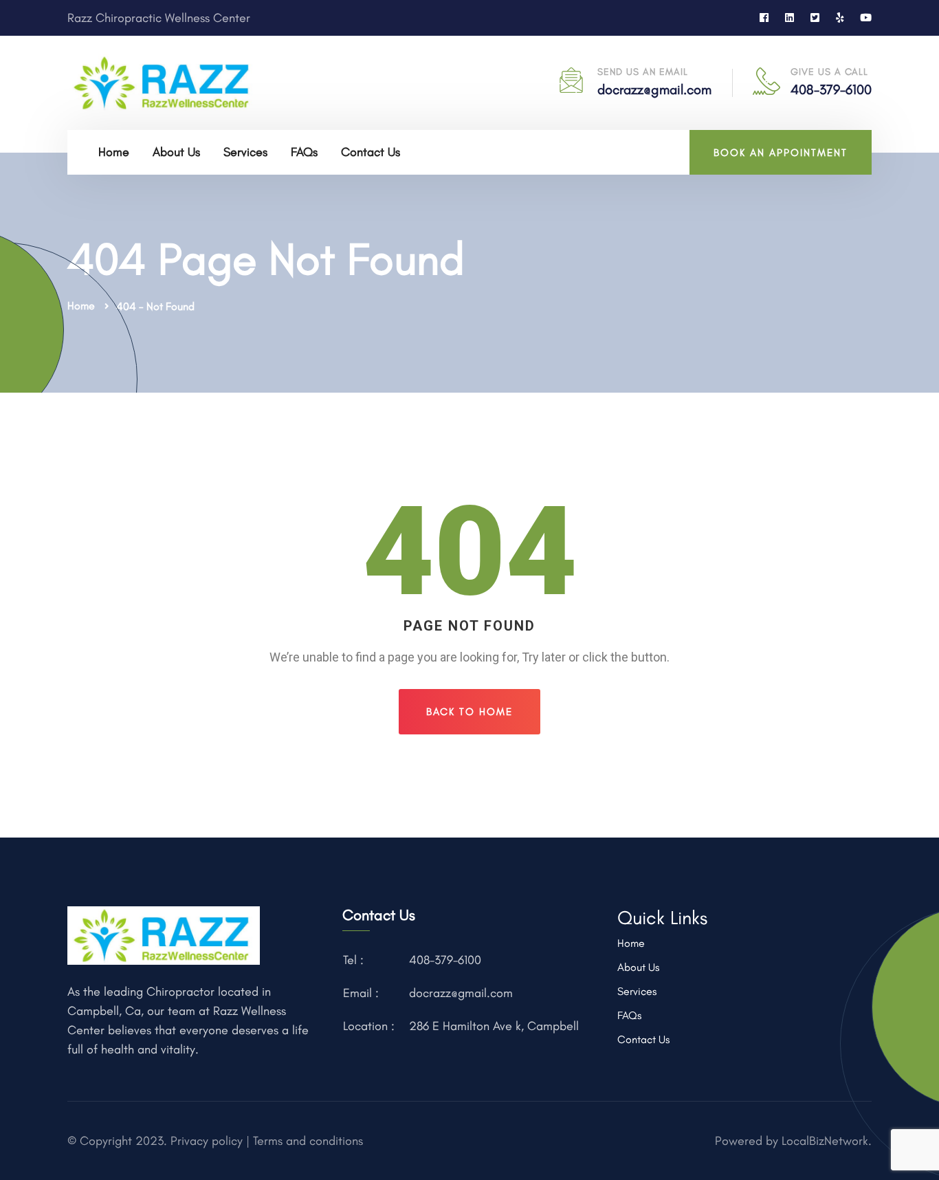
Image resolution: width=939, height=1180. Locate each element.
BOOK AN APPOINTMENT (781, 152)
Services (245, 152)
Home (113, 152)
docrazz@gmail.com (654, 89)
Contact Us (370, 152)
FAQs (304, 152)
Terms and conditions (308, 1140)
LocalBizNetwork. (827, 1140)
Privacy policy (205, 1140)
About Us (176, 152)
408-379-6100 (831, 89)
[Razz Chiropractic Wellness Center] (163, 82)
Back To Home (469, 712)
